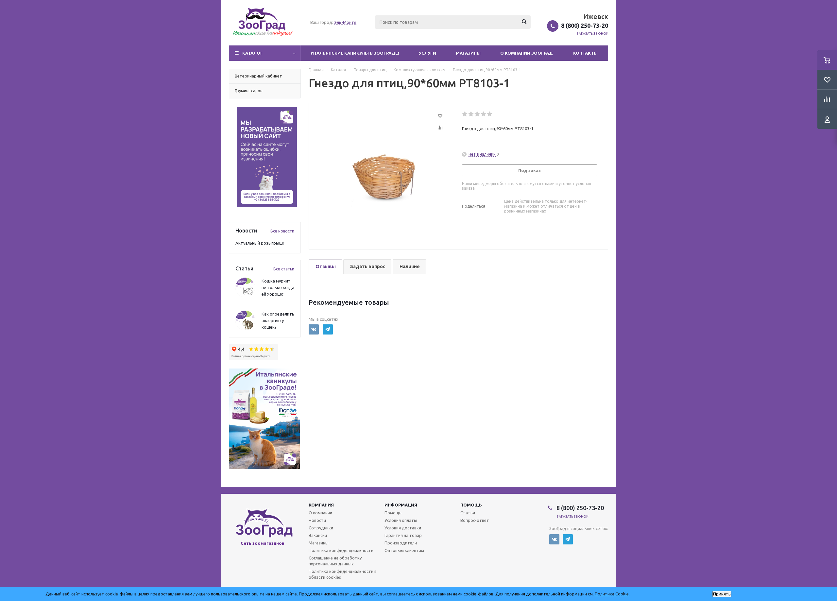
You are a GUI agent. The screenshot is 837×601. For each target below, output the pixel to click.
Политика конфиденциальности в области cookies (343, 574)
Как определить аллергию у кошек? (278, 320)
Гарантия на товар (403, 535)
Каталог (252, 53)
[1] (465, 114)
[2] (471, 114)
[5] (490, 114)
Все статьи (283, 269)
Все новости (282, 231)
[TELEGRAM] (328, 329)
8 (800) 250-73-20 (584, 25)
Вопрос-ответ (474, 520)
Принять (722, 594)
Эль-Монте (345, 22)
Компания (321, 505)
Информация (400, 505)
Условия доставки (402, 527)
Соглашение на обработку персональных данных (335, 561)
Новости (317, 520)
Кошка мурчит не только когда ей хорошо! (278, 287)
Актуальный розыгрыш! (259, 243)
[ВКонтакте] (314, 329)
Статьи (467, 512)
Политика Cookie (612, 594)
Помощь (471, 505)
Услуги (427, 53)
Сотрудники (321, 527)
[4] (484, 114)
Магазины (468, 53)
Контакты (585, 53)
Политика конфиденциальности (341, 550)
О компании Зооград (526, 53)
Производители (400, 543)
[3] (477, 114)
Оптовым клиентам (404, 550)
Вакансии (318, 535)
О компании (320, 512)
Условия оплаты (400, 520)
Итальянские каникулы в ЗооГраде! (355, 53)
